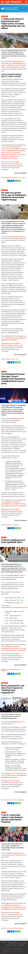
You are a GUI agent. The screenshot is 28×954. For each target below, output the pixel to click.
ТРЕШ (5, 943)
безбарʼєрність (9, 800)
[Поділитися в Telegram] (12, 180)
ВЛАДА (19, 942)
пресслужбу (16, 238)
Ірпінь (7, 669)
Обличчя (8, 945)
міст (20, 177)
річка (13, 359)
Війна (9, 942)
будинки (7, 525)
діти (16, 928)
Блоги (17, 943)
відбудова (8, 177)
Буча (16, 800)
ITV (13, 724)
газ (12, 525)
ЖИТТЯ (14, 942)
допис (14, 577)
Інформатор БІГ (18, 61)
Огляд (14, 945)
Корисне (23, 943)
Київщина (15, 177)
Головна (4, 942)
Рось (16, 359)
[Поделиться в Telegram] (12, 362)
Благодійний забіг (14, 669)
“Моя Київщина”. (11, 422)
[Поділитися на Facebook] (8, 180)
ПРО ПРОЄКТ (21, 945)
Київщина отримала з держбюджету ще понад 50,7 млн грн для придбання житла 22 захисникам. (13, 504)
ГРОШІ (24, 942)
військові (11, 928)
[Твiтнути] (16, 180)
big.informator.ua (9, 951)
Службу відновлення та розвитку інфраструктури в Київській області (13, 65)
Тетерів (24, 177)
